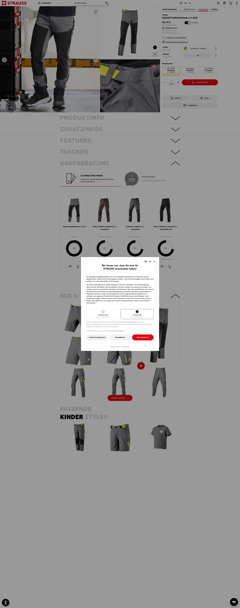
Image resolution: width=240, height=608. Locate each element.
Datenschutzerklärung (116, 331)
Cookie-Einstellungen (128, 322)
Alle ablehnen (120, 337)
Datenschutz (115, 347)
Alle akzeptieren (143, 337)
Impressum (125, 347)
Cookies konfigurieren (97, 337)
